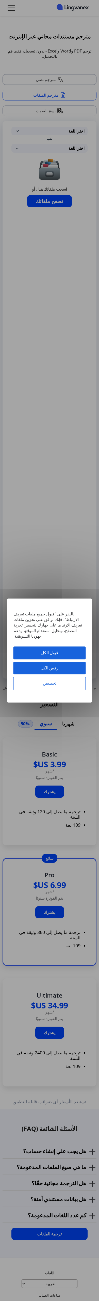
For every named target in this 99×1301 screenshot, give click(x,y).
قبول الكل (49, 653)
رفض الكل (49, 668)
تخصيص (49, 683)
